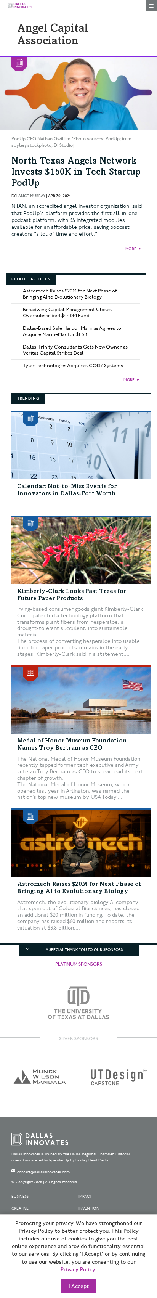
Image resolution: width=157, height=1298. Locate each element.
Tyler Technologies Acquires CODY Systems (73, 366)
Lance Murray (30, 196)
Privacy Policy (78, 1269)
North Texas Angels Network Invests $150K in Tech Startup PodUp (76, 172)
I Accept (79, 1286)
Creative (20, 1208)
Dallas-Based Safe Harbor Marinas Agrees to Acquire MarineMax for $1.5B (72, 331)
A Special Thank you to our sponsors (84, 950)
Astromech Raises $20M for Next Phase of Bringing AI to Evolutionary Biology (70, 294)
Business (20, 1196)
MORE (130, 249)
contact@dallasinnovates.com (43, 1172)
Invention (88, 1208)
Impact (85, 1196)
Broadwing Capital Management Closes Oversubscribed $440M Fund (67, 313)
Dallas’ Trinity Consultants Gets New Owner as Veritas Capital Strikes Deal (75, 350)
